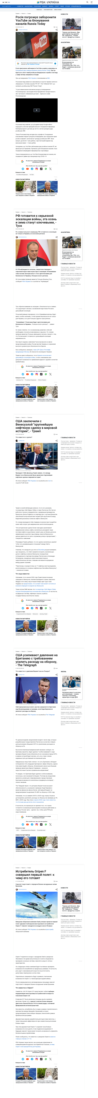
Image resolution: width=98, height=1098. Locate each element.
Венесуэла (35, 614)
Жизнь (51, 6)
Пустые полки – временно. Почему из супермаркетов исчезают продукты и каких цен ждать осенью (71, 269)
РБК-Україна (32, 78)
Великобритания (41, 830)
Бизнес (44, 6)
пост (49, 481)
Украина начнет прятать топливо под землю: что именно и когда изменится (71, 274)
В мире (29, 13)
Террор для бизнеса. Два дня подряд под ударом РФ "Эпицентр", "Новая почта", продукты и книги (71, 35)
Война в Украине (57, 9)
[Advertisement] (37, 294)
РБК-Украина (26, 281)
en (6, 2)
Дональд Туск (19, 380)
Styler (67, 6)
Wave (62, 6)
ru (9, 2)
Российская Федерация (22, 174)
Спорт (57, 6)
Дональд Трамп (43, 614)
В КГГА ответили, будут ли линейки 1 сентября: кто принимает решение (71, 278)
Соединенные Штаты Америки (23, 614)
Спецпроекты (76, 6)
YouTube (32, 174)
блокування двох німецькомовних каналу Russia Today (33, 70)
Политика (37, 6)
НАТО (17, 830)
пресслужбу (49, 929)
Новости (20, 6)
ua (3, 2)
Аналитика (28, 6)
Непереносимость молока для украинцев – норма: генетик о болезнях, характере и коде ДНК (71, 695)
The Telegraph (50, 715)
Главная (17, 13)
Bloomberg (41, 550)
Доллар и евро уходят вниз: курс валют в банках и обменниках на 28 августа (70, 284)
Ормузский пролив (48, 9)
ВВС (48, 78)
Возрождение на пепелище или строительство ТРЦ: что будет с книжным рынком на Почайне (71, 65)
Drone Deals (39, 9)
